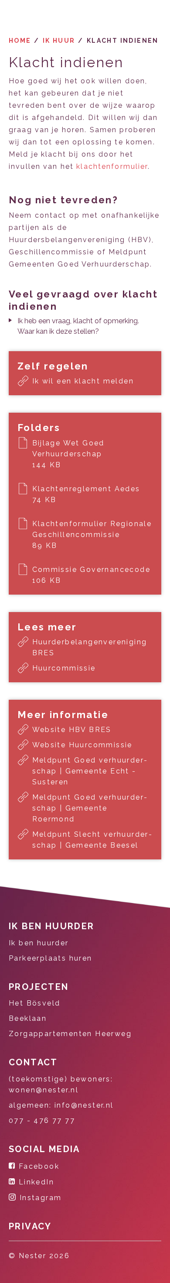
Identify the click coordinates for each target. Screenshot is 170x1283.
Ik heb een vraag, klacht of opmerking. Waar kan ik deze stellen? (78, 326)
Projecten (39, 987)
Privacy (30, 1226)
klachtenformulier (111, 166)
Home (20, 40)
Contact (33, 1062)
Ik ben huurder (52, 926)
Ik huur (59, 40)
